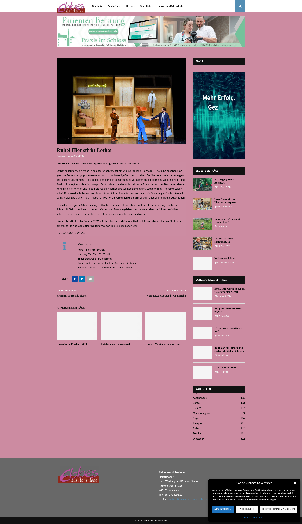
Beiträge (130, 6)
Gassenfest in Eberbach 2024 (72, 344)
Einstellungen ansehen (278, 509)
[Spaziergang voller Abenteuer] (202, 184)
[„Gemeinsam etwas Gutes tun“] (202, 333)
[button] (295, 483)
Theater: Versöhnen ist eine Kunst (163, 344)
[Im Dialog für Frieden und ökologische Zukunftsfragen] (202, 352)
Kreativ (197, 408)
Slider (196, 428)
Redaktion (61, 156)
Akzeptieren (222, 509)
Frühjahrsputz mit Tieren (72, 295)
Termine (197, 433)
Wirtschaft (198, 439)
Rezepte (197, 423)
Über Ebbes (146, 6)
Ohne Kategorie (201, 413)
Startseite (97, 6)
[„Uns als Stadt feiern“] (202, 372)
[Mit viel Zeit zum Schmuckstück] (202, 243)
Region (196, 418)
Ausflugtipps (114, 6)
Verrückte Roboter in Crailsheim (166, 295)
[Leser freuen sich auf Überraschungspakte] (202, 204)
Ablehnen (247, 509)
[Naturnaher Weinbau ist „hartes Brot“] (202, 224)
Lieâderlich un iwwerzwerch (116, 344)
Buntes (196, 403)
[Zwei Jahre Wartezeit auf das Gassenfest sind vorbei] (202, 293)
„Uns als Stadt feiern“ (226, 367)
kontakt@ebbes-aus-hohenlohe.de (187, 499)
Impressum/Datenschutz (251, 517)
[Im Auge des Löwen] (202, 263)
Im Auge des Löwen (224, 258)
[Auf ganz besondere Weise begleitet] (202, 313)
